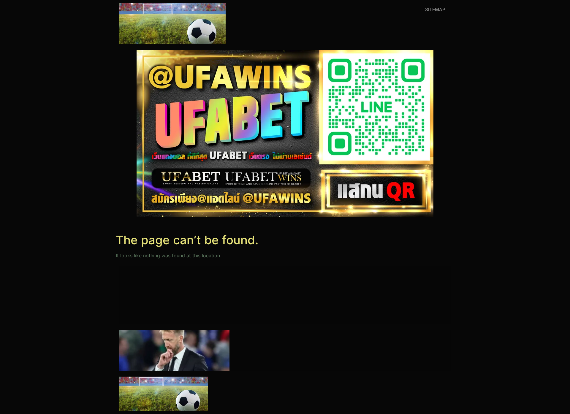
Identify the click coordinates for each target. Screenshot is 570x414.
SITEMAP (435, 9)
